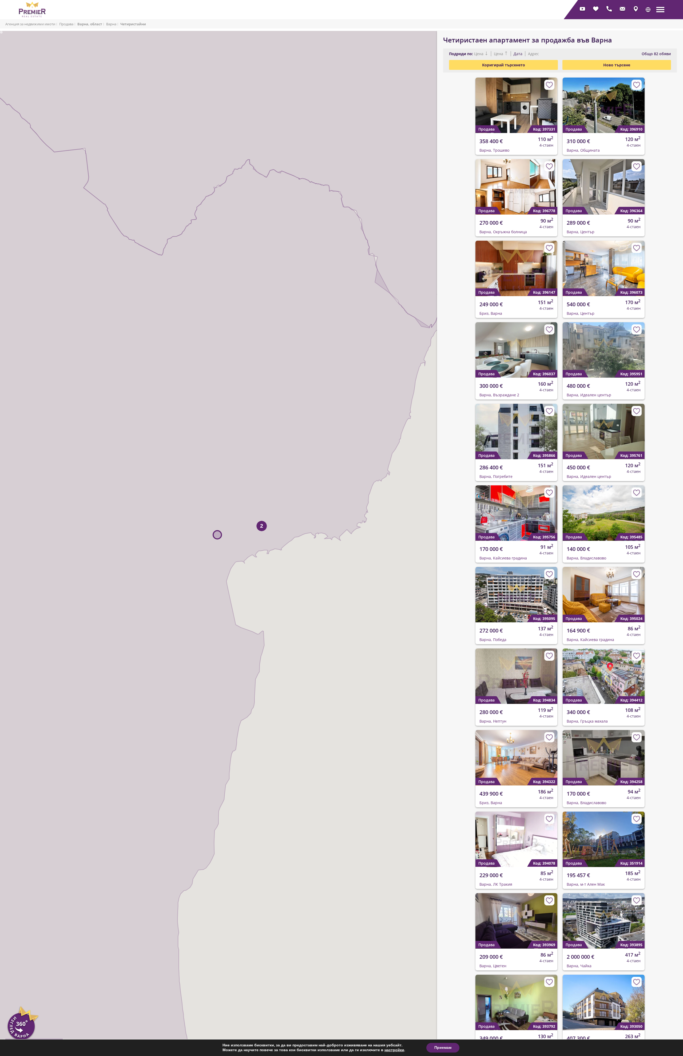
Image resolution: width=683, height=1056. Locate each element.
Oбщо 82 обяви (656, 53)
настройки (394, 1050)
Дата (518, 53)
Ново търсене (616, 64)
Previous (476, 101)
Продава (66, 24)
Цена (479, 53)
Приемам (442, 1047)
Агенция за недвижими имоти (30, 24)
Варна (111, 24)
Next (550, 101)
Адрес (533, 53)
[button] (648, 10)
